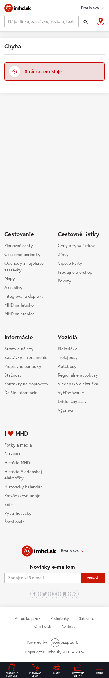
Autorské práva (28, 618)
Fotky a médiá (18, 445)
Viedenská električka (78, 383)
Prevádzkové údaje (22, 495)
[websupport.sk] (65, 642)
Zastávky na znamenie (25, 357)
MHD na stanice (19, 313)
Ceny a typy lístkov (76, 245)
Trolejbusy (68, 357)
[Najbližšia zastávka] (101, 21)
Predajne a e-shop (75, 272)
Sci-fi (9, 504)
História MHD (17, 462)
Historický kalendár (23, 487)
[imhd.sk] (17, 8)
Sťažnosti (13, 375)
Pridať (93, 577)
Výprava (65, 410)
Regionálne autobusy (78, 375)
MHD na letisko (19, 305)
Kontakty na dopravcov (26, 383)
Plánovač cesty (18, 245)
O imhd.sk (42, 626)
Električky (67, 348)
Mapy (9, 278)
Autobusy (67, 366)
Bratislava (70, 550)
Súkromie (86, 618)
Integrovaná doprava (24, 296)
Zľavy (63, 254)
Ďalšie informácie (20, 392)
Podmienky (60, 618)
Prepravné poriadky (22, 366)
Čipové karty (70, 263)
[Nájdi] (85, 21)
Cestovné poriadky (22, 254)
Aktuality (13, 287)
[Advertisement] (54, 153)
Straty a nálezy (18, 348)
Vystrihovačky (17, 513)
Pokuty (64, 281)
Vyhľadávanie (71, 392)
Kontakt (68, 626)
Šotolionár (14, 522)
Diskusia (12, 454)
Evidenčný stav (72, 401)
